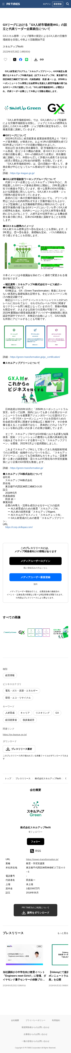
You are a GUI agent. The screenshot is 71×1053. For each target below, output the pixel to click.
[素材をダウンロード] (35, 59)
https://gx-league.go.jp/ (22, 173)
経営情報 (10, 675)
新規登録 (58, 3)
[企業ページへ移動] (35, 809)
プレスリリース (23, 778)
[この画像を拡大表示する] (14, 632)
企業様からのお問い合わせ (35, 1034)
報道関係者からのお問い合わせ (35, 1027)
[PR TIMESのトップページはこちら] (13, 4)
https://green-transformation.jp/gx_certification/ (35, 356)
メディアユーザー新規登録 (35, 577)
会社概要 (15, 1020)
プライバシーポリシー (35, 1020)
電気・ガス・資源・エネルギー (21, 690)
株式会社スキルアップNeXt (48, 778)
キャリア (25, 712)
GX (57, 712)
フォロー (35, 841)
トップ (8, 778)
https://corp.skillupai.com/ (19, 527)
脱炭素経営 (28, 720)
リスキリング (43, 712)
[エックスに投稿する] (14, 59)
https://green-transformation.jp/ (26, 468)
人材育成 (10, 712)
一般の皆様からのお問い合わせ (35, 1041)
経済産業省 (11, 720)
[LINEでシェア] (26, 59)
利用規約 (56, 1020)
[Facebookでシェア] (20, 59)
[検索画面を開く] (68, 4)
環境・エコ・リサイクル (18, 697)
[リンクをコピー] (41, 59)
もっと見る (62, 933)
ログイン (47, 3)
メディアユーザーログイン (35, 560)
